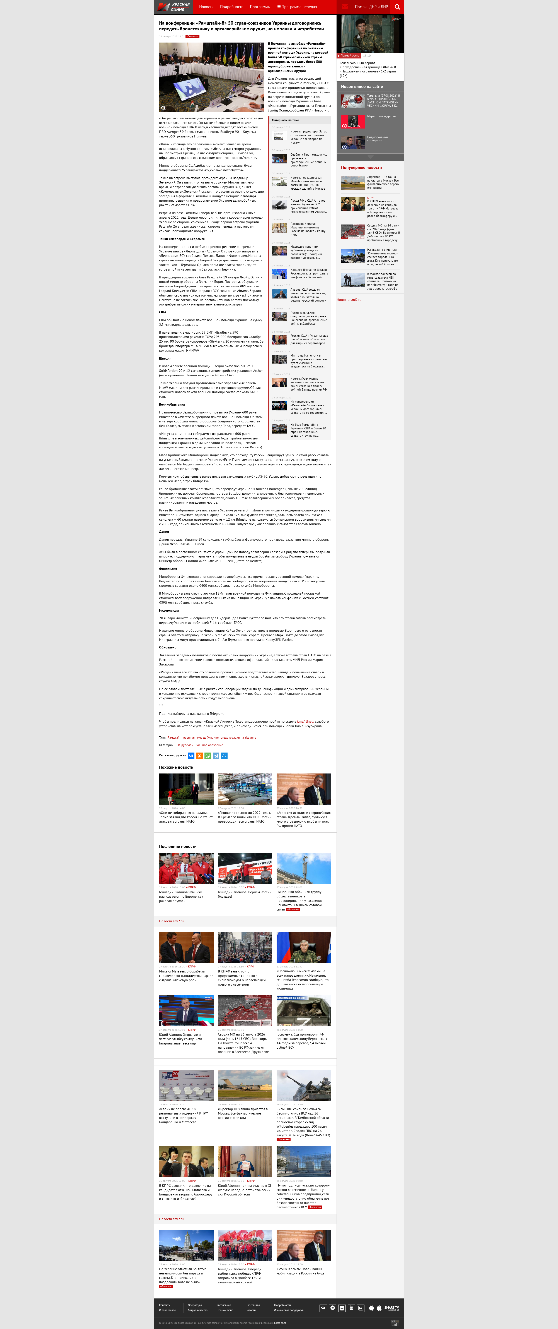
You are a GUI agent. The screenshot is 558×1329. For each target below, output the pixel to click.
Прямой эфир (225, 1310)
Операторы (195, 1305)
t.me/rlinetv (305, 722)
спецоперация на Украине (238, 737)
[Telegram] (216, 756)
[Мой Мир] (224, 756)
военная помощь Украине (200, 737)
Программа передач (299, 7)
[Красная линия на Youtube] (351, 1308)
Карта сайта (280, 1323)
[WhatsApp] (207, 756)
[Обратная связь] (345, 7)
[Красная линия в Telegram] (332, 1308)
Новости (206, 7)
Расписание (224, 1305)
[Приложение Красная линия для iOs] (379, 1308)
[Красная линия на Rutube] (360, 1308)
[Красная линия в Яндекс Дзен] (342, 1308)
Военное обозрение (209, 745)
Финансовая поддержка (288, 1310)
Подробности (231, 7)
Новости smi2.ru (171, 921)
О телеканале (167, 1310)
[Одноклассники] (199, 756)
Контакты (164, 1305)
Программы (260, 7)
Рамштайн (174, 737)
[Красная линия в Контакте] (323, 1308)
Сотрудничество (198, 1310)
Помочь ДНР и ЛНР (371, 7)
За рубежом (185, 745)
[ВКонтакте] (191, 756)
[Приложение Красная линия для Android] (371, 1308)
